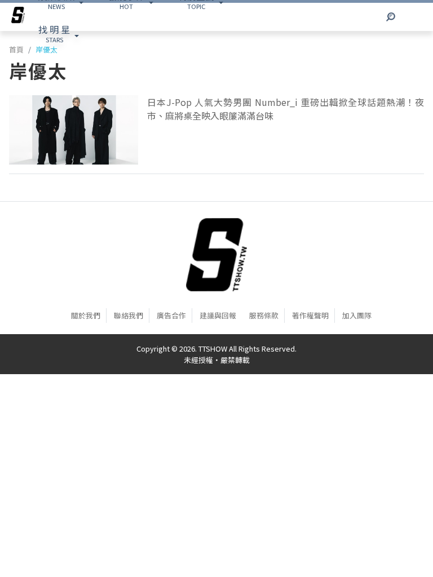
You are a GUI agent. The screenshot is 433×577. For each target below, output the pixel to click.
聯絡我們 (128, 315)
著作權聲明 (310, 315)
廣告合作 (171, 315)
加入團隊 (357, 315)
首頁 (16, 49)
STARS (54, 33)
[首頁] (216, 254)
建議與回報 (218, 315)
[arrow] (18, 17)
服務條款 (264, 315)
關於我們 (85, 315)
